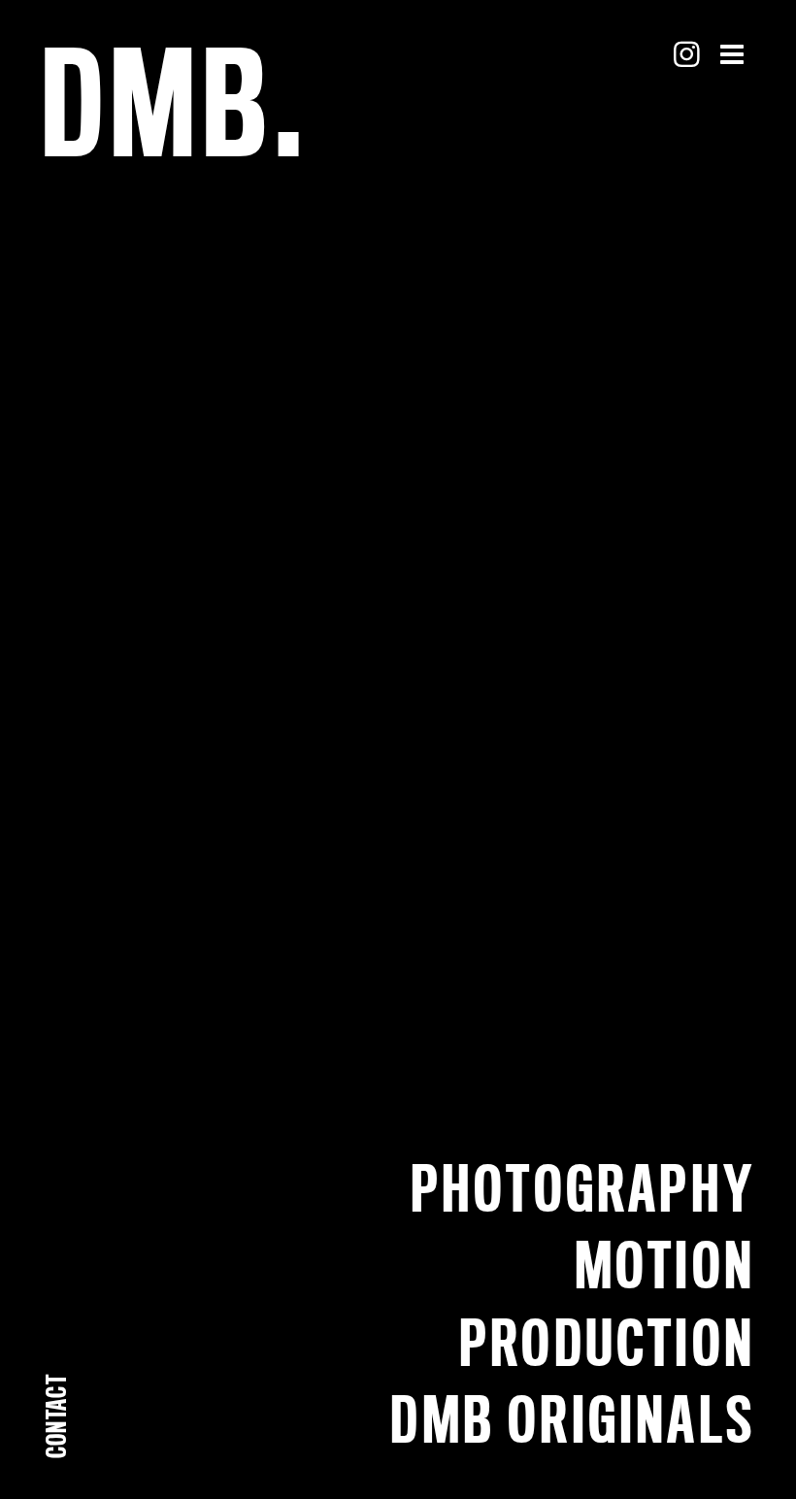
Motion (665, 1264)
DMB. (175, 102)
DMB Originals (572, 1419)
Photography (583, 1187)
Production (607, 1342)
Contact (56, 1416)
